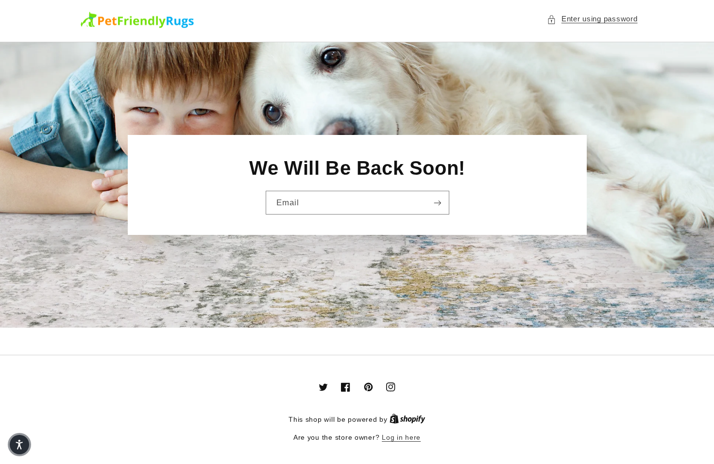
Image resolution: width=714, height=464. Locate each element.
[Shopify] (407, 419)
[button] (592, 19)
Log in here (401, 437)
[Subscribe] (437, 203)
